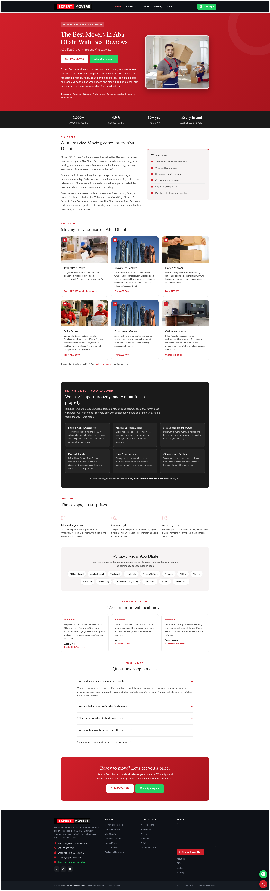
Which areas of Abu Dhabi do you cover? (100, 718)
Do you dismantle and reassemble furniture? (102, 680)
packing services (103, 364)
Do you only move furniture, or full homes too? (104, 729)
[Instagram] (56, 869)
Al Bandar (145, 838)
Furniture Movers (74, 268)
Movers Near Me (148, 847)
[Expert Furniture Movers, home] (76, 821)
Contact (145, 6)
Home (118, 6)
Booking (158, 6)
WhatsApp (208, 6)
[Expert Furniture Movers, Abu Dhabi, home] (73, 7)
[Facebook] (63, 869)
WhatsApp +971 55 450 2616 (71, 852)
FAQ (179, 863)
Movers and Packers (114, 824)
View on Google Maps (192, 852)
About (170, 6)
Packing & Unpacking (114, 852)
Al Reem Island (147, 824)
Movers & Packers (125, 268)
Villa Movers (72, 331)
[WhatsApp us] (263, 874)
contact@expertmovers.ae (69, 857)
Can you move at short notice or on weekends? (103, 741)
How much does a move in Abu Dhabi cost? (102, 706)
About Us (181, 858)
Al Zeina (144, 843)
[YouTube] (70, 869)
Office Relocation (176, 331)
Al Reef (144, 833)
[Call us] (263, 884)
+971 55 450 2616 (66, 848)
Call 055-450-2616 (74, 59)
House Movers (174, 268)
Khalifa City (146, 829)
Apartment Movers (125, 331)
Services (129, 6)
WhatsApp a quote (104, 59)
